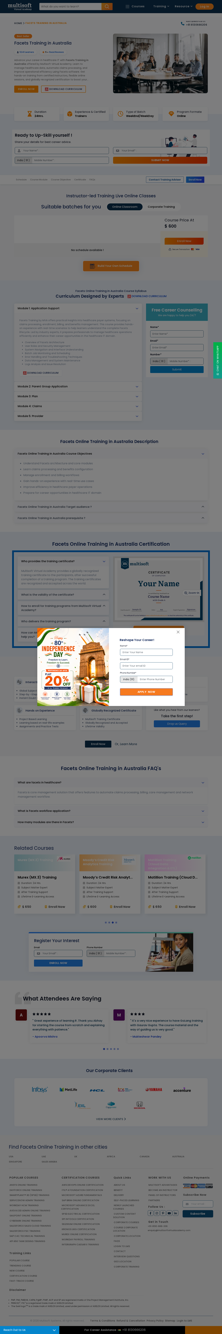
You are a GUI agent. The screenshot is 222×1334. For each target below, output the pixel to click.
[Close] (178, 632)
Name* (123, 645)
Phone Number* (128, 672)
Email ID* (124, 659)
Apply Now (146, 692)
